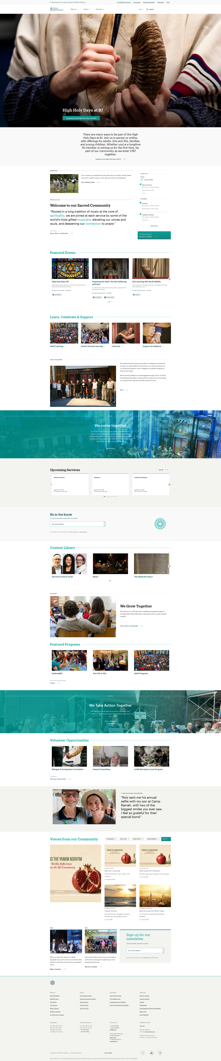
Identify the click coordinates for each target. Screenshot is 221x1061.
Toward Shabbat (151, 838)
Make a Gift (143, 1011)
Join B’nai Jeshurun (145, 234)
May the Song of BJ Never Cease (152, 911)
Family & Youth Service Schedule (119, 1005)
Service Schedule (149, 2)
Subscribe (160, 2)
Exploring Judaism (55, 1011)
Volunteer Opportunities (58, 779)
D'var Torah (123, 838)
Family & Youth (84, 1005)
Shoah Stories (137, 838)
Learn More (53, 776)
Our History (53, 1002)
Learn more (113, 1037)
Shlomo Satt (144, 868)
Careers (142, 1002)
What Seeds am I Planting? (150, 871)
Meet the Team (54, 999)
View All (164, 838)
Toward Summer (111, 911)
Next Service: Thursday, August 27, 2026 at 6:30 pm (69, 2)
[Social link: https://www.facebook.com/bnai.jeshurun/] (143, 1053)
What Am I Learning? (112, 871)
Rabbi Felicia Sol (110, 908)
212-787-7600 (85, 1029)
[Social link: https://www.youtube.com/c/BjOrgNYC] (151, 1053)
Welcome (52, 992)
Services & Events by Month (88, 999)
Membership (143, 1005)
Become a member (145, 236)
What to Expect (54, 1008)
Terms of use (83, 532)
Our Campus (53, 1005)
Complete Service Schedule (118, 1002)
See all (161, 469)
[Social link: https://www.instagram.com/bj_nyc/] (160, 1053)
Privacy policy (73, 532)
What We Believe (55, 996)
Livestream (136, 2)
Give (168, 2)
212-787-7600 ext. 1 (115, 1035)
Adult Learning (84, 1002)
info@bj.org (113, 1029)
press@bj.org (113, 1041)
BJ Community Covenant (57, 1015)
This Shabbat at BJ (115, 999)
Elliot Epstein (110, 868)
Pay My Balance (144, 1015)
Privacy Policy (108, 1053)
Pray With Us (113, 992)
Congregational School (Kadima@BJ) (150, 1008)
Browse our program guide (58, 680)
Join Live (142, 1026)
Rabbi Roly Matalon (146, 908)
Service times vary (150, 1031)
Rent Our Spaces (144, 996)
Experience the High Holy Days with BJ (81, 118)
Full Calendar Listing (123, 2)
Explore (52, 683)
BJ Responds (110, 838)
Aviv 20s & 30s (84, 1008)
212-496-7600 (85, 1031)
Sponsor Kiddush (144, 999)
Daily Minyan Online (115, 996)
